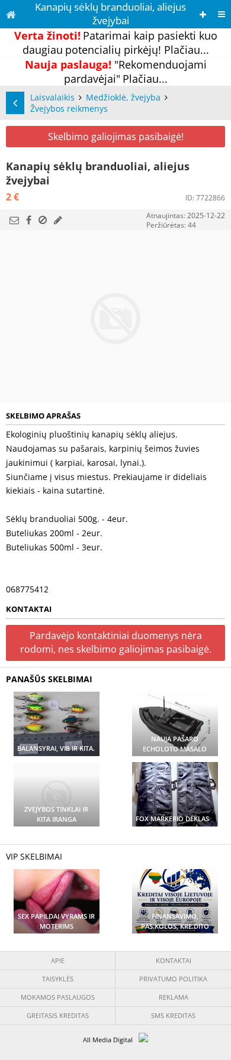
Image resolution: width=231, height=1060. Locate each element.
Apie (58, 960)
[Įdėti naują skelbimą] (203, 14)
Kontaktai (173, 960)
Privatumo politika (173, 978)
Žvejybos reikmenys (69, 108)
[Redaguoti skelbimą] (58, 219)
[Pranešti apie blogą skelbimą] (42, 219)
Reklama (173, 997)
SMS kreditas (173, 1015)
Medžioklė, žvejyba (123, 97)
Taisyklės (57, 978)
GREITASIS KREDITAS (58, 1015)
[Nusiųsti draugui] (14, 219)
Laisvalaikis (52, 97)
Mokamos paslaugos (58, 997)
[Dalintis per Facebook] (29, 219)
